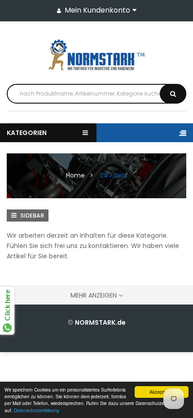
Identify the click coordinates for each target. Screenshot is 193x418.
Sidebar (31, 215)
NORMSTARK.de (100, 322)
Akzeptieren (161, 391)
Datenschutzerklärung (36, 410)
